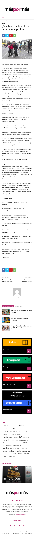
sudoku (20, 453)
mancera (15, 442)
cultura (16, 437)
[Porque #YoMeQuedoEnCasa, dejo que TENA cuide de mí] (6, 328)
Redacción (6, 32)
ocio (14, 448)
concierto (12, 434)
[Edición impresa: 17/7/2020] (17, 474)
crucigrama (7, 437)
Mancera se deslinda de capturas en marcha (8, 280)
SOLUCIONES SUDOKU (17, 396)
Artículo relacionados (8, 306)
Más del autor (18, 306)
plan (23, 448)
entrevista (26, 437)
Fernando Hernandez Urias (9, 481)
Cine (13, 428)
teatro (26, 453)
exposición (6, 440)
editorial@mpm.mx (21, 514)
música (6, 448)
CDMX (7, 20)
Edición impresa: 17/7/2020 (12, 479)
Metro (25, 443)
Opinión (18, 448)
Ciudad (17, 428)
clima (20, 431)
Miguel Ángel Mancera (7, 445)
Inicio (3, 20)
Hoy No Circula (22, 440)
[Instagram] (14, 525)
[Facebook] (10, 525)
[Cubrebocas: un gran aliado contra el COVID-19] (6, 312)
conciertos (19, 434)
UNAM (10, 456)
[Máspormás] (17, 9)
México (21, 445)
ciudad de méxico (10, 431)
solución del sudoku (7, 454)
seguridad (5, 451)
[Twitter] (19, 525)
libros (28, 440)
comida (5, 434)
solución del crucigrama (19, 451)
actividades (6, 426)
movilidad (16, 445)
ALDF (11, 426)
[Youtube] (23, 525)
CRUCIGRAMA (17, 392)
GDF (16, 440)
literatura (5, 443)
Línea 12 (11, 442)
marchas (20, 442)
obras (11, 448)
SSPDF (14, 454)
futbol (13, 440)
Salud (26, 448)
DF (20, 437)
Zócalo (14, 456)
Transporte (5, 456)
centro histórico (6, 429)
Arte (15, 426)
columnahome (25, 431)
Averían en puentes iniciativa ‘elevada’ (27, 280)
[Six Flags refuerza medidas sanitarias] (6, 320)
